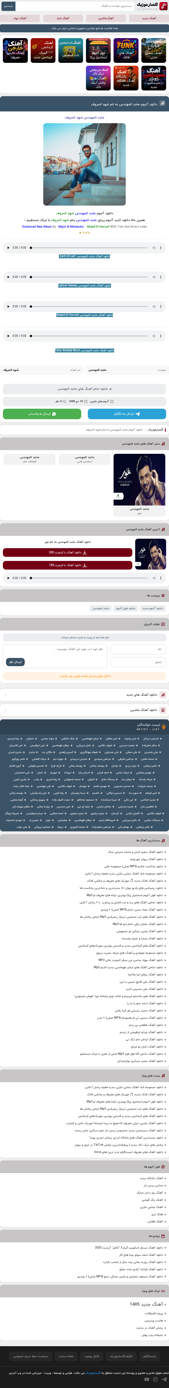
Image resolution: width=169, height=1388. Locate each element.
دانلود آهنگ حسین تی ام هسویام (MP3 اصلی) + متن (130, 1018)
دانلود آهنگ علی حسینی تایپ (144, 989)
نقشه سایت (66, 1356)
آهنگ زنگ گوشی (152, 1200)
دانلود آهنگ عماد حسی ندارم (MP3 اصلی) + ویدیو (132, 910)
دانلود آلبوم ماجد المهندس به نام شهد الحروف (124, 104)
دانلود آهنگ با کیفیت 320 (65, 553)
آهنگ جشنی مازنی (151, 1207)
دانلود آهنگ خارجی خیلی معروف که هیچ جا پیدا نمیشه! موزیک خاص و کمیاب (114, 1123)
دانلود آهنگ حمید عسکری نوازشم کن (140, 1061)
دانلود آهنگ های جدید (141, 695)
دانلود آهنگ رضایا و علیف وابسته (142, 939)
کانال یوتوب (91, 1356)
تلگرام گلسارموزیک (121, 1356)
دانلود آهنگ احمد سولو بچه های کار (141, 1255)
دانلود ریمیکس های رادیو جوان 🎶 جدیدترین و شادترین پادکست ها (121, 888)
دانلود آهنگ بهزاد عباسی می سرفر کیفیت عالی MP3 (131, 960)
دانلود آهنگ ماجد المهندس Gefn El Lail (84, 256)
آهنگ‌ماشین (106, 18)
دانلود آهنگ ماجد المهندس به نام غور (68, 542)
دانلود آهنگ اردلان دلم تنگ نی (144, 1040)
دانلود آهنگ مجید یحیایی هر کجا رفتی (139, 1011)
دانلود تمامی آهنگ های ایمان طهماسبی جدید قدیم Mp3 (128, 967)
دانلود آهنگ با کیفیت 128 (65, 565)
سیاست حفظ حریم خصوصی (30, 1356)
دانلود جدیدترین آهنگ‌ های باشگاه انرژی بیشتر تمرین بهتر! (126, 1138)
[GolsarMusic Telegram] (164, 1379)
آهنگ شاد (63, 18)
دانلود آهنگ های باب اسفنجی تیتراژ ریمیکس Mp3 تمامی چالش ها (121, 917)
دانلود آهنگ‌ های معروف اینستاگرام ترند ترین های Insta (128, 1152)
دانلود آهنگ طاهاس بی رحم (146, 1025)
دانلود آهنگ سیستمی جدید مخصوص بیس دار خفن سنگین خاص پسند (119, 1131)
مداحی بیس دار (153, 1186)
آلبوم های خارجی (99, 401)
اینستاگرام (149, 1356)
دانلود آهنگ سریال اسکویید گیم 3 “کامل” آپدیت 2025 (129, 1248)
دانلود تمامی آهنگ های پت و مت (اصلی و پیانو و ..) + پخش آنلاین (121, 903)
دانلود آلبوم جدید (153, 608)
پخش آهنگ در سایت (149, 1328)
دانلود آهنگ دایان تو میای (147, 1047)
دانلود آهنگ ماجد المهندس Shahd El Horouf (84, 315)
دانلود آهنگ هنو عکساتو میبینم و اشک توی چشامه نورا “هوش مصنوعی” (118, 996)
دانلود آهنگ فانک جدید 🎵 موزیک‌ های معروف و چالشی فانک (125, 881)
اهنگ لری (157, 1214)
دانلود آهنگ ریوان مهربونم (146, 859)
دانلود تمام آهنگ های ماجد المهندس (83, 389)
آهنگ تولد (19, 18)
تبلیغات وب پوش (152, 1335)
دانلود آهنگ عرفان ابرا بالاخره (145, 975)
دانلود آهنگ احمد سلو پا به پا (145, 1003)
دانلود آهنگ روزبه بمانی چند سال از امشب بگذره (133, 1262)
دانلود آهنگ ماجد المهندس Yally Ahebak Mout (84, 350)
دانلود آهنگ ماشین (143, 710)
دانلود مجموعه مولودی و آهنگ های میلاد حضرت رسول (129, 953)
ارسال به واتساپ (39, 414)
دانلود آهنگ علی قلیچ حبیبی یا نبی (141, 982)
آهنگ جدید (149, 18)
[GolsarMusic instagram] (155, 1379)
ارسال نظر (15, 662)
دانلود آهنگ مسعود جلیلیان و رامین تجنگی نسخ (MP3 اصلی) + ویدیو (120, 1277)
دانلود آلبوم (105, 213)
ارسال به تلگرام (124, 414)
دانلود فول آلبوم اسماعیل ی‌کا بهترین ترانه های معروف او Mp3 (125, 895)
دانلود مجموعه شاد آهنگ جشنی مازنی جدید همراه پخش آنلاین (124, 874)
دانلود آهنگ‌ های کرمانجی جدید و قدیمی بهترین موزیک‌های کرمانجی (120, 946)
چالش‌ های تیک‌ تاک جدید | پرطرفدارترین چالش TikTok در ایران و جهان (119, 1145)
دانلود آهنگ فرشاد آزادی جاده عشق (141, 1269)
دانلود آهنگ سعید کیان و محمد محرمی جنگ (135, 852)
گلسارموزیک (152, 6)
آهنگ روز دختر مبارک (150, 1193)
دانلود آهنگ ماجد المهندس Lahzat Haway (84, 286)
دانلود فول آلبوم (125, 608)
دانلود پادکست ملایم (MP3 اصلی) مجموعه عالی (133, 866)
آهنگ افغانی (155, 1222)
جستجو (8, 6)
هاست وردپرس (153, 1321)
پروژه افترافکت (154, 1313)
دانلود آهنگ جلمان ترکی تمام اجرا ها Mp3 (138, 924)
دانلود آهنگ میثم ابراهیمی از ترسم (141, 1032)
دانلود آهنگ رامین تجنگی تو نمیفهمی (139, 931)
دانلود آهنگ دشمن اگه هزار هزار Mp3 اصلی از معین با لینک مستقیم (121, 1054)
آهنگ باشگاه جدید (151, 1178)
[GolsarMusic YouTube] (146, 1379)
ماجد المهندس (101, 608)
